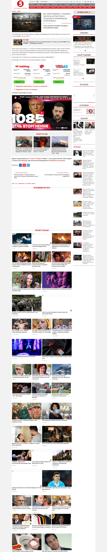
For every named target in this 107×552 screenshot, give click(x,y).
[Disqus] (42, 210)
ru (66, 1)
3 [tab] (85, 50)
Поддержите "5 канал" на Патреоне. (27, 89)
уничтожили (29, 60)
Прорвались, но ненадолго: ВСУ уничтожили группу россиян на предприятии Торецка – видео (24, 150)
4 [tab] (87, 50)
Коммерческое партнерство (77, 110)
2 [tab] (82, 50)
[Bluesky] (88, 1)
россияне (28, 183)
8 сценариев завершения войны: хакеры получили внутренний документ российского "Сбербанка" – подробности (88, 247)
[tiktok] (74, 1)
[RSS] (93, 1)
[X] (82, 1)
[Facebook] (68, 1)
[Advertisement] (42, 73)
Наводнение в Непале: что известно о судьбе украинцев (88, 214)
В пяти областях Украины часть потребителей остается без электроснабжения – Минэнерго (82, 47)
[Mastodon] (85, 1)
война (33, 183)
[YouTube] (90, 1)
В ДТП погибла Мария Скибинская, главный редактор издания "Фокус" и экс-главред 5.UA (88, 153)
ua (64, 1)
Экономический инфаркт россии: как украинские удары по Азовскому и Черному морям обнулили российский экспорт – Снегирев (88, 259)
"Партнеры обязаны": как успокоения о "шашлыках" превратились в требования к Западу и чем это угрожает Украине (88, 235)
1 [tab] (80, 50)
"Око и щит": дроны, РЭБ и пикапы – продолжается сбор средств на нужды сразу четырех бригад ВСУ (79, 74)
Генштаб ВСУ (25, 36)
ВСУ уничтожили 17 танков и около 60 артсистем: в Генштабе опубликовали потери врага (26, 176)
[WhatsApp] (79, 1)
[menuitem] (32, 4)
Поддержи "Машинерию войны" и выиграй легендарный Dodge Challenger (79, 63)
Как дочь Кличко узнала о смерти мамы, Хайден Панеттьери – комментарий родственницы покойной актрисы (89, 205)
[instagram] (71, 1)
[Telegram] (77, 1)
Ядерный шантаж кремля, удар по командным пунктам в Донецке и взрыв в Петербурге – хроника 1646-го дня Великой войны (88, 164)
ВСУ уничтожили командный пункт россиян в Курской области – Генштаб (41, 150)
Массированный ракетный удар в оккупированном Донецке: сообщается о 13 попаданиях (89, 223)
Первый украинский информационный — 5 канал (20, 4)
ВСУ (16, 183)
